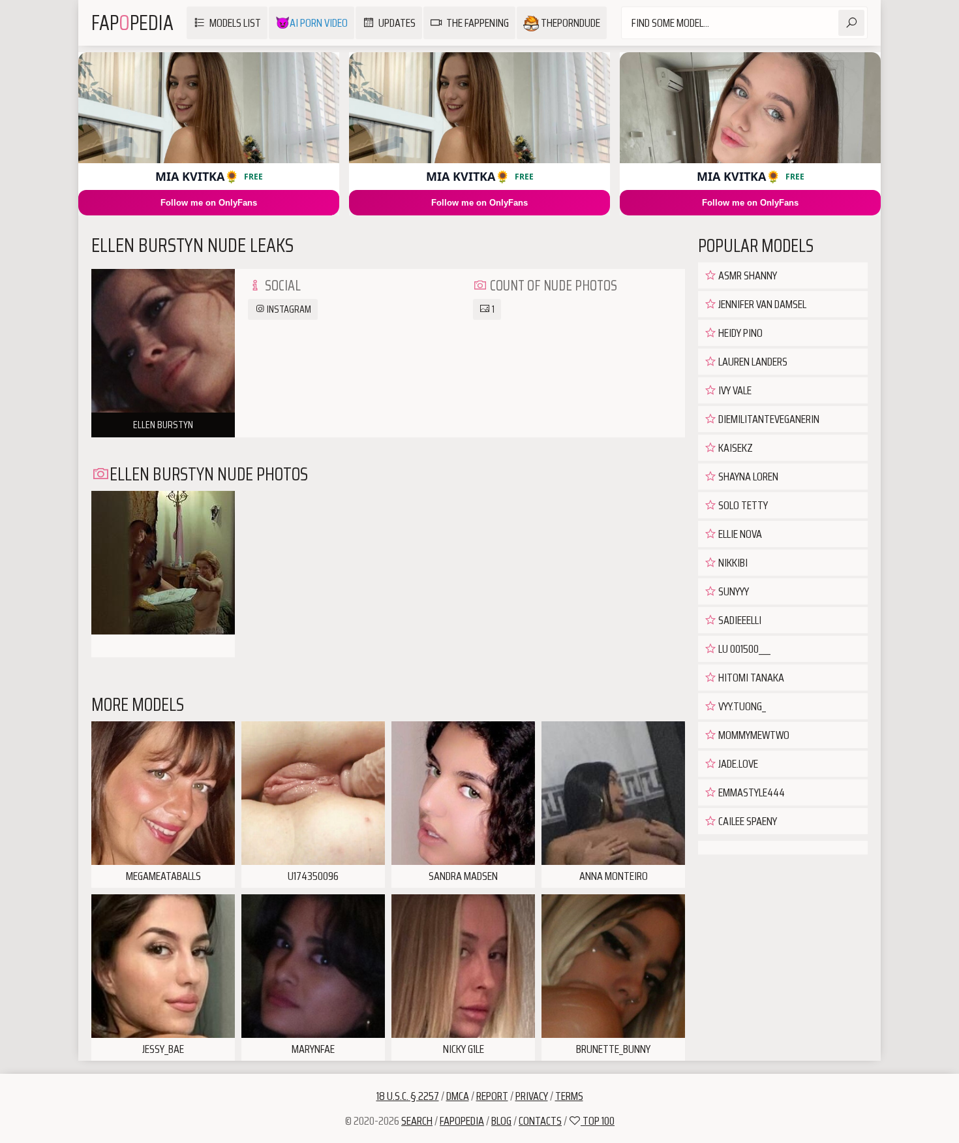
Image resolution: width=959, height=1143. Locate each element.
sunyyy (732, 591)
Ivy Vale (734, 390)
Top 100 (598, 1121)
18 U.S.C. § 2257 (407, 1096)
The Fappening (477, 23)
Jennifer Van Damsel (761, 304)
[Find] (851, 23)
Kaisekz (734, 448)
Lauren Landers (751, 361)
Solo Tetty (742, 505)
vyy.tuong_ (741, 706)
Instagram (288, 309)
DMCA (457, 1096)
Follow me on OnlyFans (208, 203)
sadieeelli (738, 620)
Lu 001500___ (743, 649)
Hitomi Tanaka (750, 677)
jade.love (737, 764)
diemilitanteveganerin (767, 419)
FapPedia (132, 23)
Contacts (540, 1121)
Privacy (531, 1096)
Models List (235, 23)
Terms (569, 1096)
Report (492, 1096)
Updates (397, 23)
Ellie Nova (739, 534)
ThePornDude (569, 23)
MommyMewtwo (752, 735)
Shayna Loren (747, 476)
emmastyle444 (750, 792)
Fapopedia (462, 1121)
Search (417, 1121)
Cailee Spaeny (746, 821)
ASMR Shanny (746, 275)
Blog (501, 1121)
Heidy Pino (739, 333)
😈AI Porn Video (311, 23)
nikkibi (732, 563)
